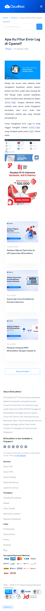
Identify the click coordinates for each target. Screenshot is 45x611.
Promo (6, 539)
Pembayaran (9, 529)
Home (5, 17)
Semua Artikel (22, 371)
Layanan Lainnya (10, 487)
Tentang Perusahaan (12, 498)
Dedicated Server (11, 482)
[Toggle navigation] (41, 6)
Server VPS (8, 472)
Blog (5, 550)
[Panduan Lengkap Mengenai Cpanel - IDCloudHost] (22, 157)
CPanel (14, 17)
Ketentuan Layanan (11, 513)
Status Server (9, 534)
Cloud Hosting (9, 477)
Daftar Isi (8, 607)
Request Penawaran (12, 519)
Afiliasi (6, 503)
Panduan (7, 545)
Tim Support (21, 455)
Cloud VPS (7, 466)
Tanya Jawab (9, 508)
